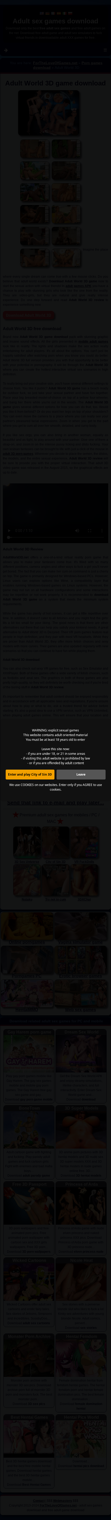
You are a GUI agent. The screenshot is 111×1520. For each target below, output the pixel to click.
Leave (80, 774)
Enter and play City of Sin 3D (30, 774)
